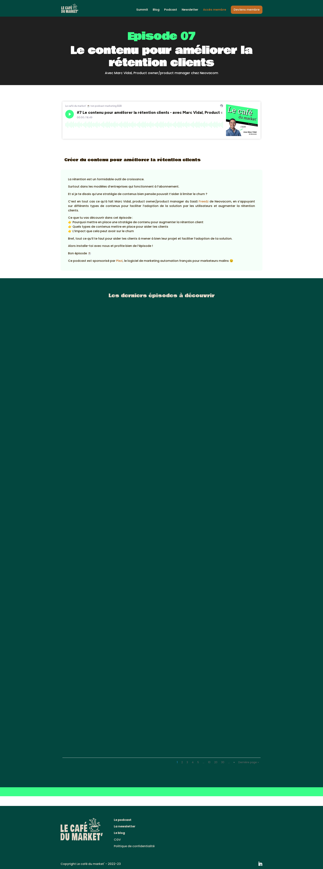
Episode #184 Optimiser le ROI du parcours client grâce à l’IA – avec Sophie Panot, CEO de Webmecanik (157, 741)
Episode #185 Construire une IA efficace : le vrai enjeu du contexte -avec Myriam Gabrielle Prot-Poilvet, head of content (159, 591)
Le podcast (122, 820)
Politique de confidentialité (134, 846)
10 (209, 762)
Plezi (119, 261)
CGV (117, 839)
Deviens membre (247, 9)
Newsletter (190, 10)
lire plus (72, 447)
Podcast (170, 10)
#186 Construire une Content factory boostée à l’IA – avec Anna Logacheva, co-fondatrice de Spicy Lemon (155, 440)
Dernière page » (248, 762)
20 (215, 762)
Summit (142, 10)
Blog (156, 10)
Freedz (204, 201)
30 (222, 762)
